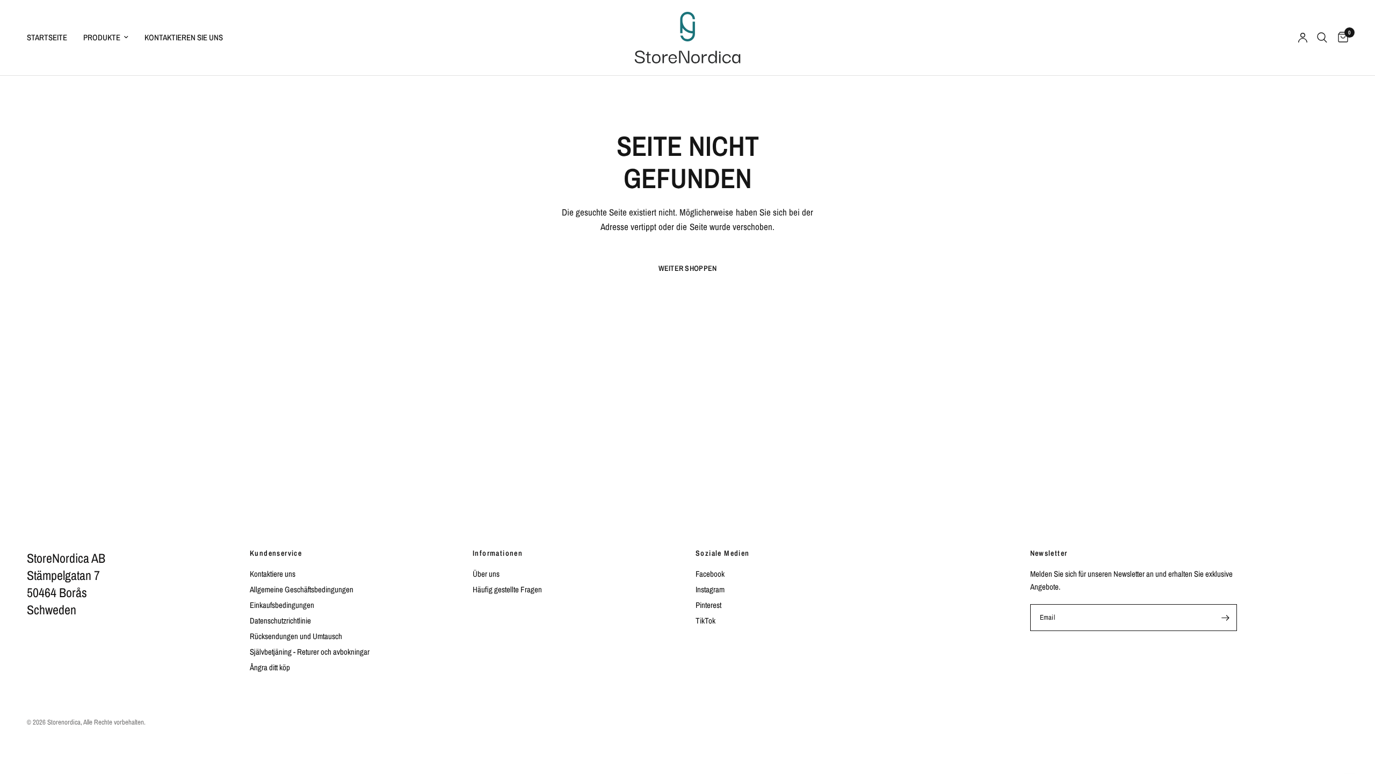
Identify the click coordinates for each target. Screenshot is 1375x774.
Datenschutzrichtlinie (280, 620)
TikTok (705, 620)
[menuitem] (51, 37)
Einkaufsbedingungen (282, 605)
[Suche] (1322, 37)
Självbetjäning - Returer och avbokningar (310, 651)
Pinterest (708, 605)
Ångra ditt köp (270, 667)
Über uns (486, 573)
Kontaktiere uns (272, 573)
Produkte (101, 37)
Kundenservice (276, 553)
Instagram (710, 589)
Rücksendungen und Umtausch (296, 636)
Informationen (498, 553)
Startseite (47, 37)
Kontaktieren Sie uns (183, 37)
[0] (1340, 37)
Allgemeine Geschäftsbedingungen (301, 589)
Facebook (710, 573)
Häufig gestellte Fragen (507, 589)
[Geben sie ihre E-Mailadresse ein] (1225, 617)
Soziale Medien (723, 553)
